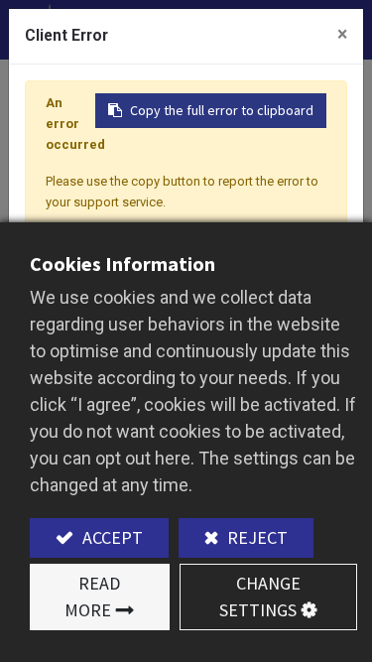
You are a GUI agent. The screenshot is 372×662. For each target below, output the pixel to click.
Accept (110, 537)
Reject (255, 537)
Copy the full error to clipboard (221, 110)
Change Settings (260, 596)
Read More (92, 596)
